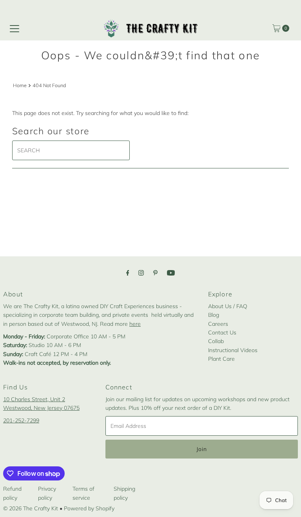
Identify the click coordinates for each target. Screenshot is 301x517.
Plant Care (221, 358)
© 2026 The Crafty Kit (30, 508)
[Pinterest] (155, 272)
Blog (213, 314)
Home (20, 85)
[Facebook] (127, 272)
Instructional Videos (232, 350)
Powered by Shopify (89, 508)
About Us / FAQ (227, 306)
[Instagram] (141, 272)
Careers (218, 323)
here (135, 323)
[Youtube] (171, 272)
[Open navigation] (14, 28)
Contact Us (222, 332)
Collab (216, 341)
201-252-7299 (21, 420)
